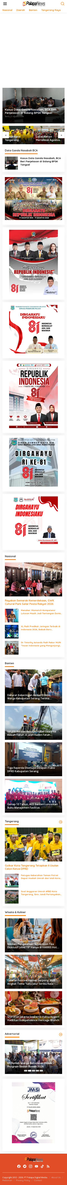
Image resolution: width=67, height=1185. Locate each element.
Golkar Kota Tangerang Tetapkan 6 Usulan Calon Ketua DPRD (16, 138)
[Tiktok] (42, 1166)
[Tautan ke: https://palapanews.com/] (61, 822)
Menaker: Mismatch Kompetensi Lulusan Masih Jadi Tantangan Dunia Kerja (41, 612)
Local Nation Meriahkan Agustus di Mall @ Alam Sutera (48, 138)
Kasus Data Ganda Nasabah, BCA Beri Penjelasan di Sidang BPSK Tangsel (30, 111)
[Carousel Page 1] (25, 1071)
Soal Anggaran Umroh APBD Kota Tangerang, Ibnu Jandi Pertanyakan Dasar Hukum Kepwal (40, 893)
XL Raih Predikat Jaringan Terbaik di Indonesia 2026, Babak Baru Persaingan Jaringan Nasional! (40, 628)
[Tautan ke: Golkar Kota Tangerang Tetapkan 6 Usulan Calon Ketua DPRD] (33, 844)
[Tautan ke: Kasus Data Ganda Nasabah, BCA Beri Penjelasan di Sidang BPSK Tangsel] (11, 162)
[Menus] (5, 3)
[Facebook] (19, 1166)
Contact (38, 1180)
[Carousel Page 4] (37, 1071)
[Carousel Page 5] (41, 1071)
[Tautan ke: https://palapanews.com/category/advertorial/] (61, 1034)
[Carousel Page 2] (29, 1071)
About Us (55, 1177)
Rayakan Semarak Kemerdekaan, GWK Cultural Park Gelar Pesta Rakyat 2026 (29, 602)
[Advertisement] (33, 50)
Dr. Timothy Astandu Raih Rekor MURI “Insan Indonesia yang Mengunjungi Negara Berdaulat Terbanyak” (41, 644)
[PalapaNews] (34, 3)
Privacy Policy (23, 1180)
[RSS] (48, 1166)
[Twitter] (25, 1166)
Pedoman (7, 1180)
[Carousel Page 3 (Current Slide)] (33, 1071)
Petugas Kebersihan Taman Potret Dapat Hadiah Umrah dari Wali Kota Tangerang (40, 877)
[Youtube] (36, 1166)
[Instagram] (30, 1166)
